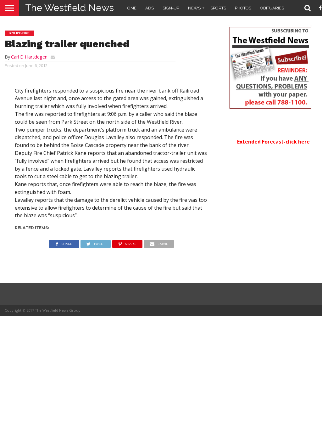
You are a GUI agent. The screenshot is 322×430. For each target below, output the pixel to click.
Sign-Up (171, 8)
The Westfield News (69, 7)
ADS (149, 8)
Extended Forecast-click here (273, 141)
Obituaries (272, 8)
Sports (218, 8)
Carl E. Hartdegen (29, 57)
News (194, 8)
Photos (243, 8)
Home (130, 8)
